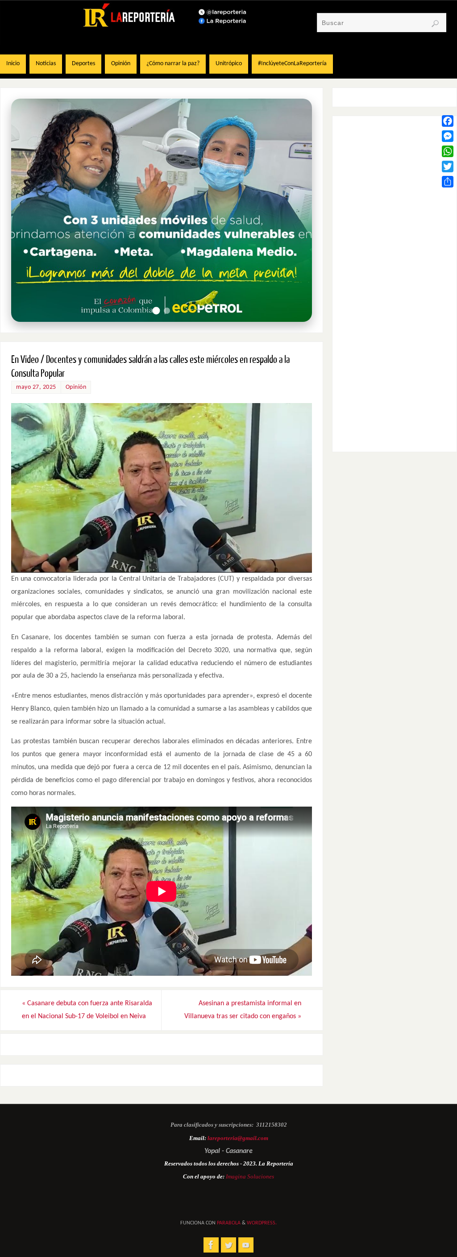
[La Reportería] (211, 1245)
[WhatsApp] (447, 151)
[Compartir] (447, 181)
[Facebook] (447, 121)
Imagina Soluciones (250, 1176)
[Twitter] (447, 166)
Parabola (229, 1223)
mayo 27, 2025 (36, 387)
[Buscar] (435, 23)
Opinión (76, 387)
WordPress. (262, 1223)
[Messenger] (447, 136)
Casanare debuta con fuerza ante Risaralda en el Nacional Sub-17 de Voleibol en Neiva (87, 1010)
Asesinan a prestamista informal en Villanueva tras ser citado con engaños (242, 1010)
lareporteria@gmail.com (238, 1138)
